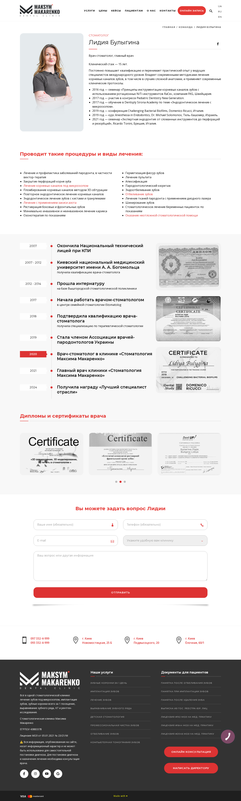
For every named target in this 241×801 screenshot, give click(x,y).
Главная (168, 27)
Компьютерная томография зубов (115, 742)
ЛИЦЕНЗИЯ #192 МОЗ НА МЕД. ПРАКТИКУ (186, 716)
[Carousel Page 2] (120, 482)
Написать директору (191, 768)
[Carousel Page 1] (116, 482)
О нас (151, 10)
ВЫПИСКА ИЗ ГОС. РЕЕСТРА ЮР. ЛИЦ (184, 708)
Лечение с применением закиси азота (49, 203)
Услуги (89, 10)
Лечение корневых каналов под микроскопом (55, 186)
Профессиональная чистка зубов (115, 725)
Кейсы (116, 10)
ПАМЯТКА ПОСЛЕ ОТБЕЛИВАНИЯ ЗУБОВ (186, 683)
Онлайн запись (192, 10)
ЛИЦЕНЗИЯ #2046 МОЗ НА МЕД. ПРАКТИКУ (187, 733)
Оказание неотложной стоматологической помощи (161, 215)
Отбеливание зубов (139, 194)
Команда (186, 27)
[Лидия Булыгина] (188, 266)
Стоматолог (99, 35)
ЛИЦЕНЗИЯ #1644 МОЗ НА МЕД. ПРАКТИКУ (187, 725)
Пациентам (134, 10)
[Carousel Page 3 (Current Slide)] (125, 482)
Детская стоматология (107, 716)
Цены (103, 10)
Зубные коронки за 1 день (109, 683)
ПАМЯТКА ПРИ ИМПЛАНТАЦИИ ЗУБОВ (185, 691)
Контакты (168, 10)
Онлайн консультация (191, 751)
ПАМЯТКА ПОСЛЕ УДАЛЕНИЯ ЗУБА (183, 700)
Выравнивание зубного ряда (111, 708)
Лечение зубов (101, 700)
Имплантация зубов (105, 691)
